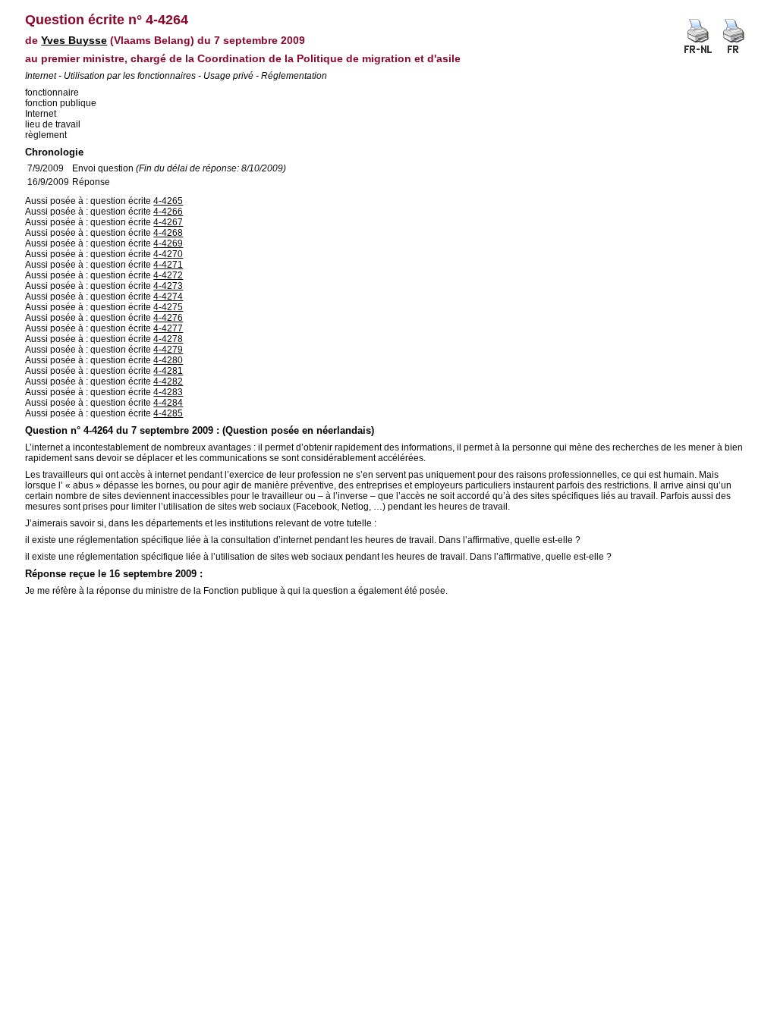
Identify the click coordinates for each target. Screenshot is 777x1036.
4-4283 (168, 392)
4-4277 (168, 328)
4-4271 (168, 264)
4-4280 (168, 360)
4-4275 (168, 307)
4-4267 (168, 222)
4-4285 (168, 413)
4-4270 (168, 254)
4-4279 (168, 349)
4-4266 (168, 211)
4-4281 (168, 371)
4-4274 (168, 296)
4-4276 (168, 317)
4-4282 (168, 381)
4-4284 (168, 402)
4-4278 (168, 339)
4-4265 (168, 201)
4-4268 (168, 233)
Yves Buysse (74, 40)
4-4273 (168, 286)
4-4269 (168, 243)
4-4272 (168, 275)
